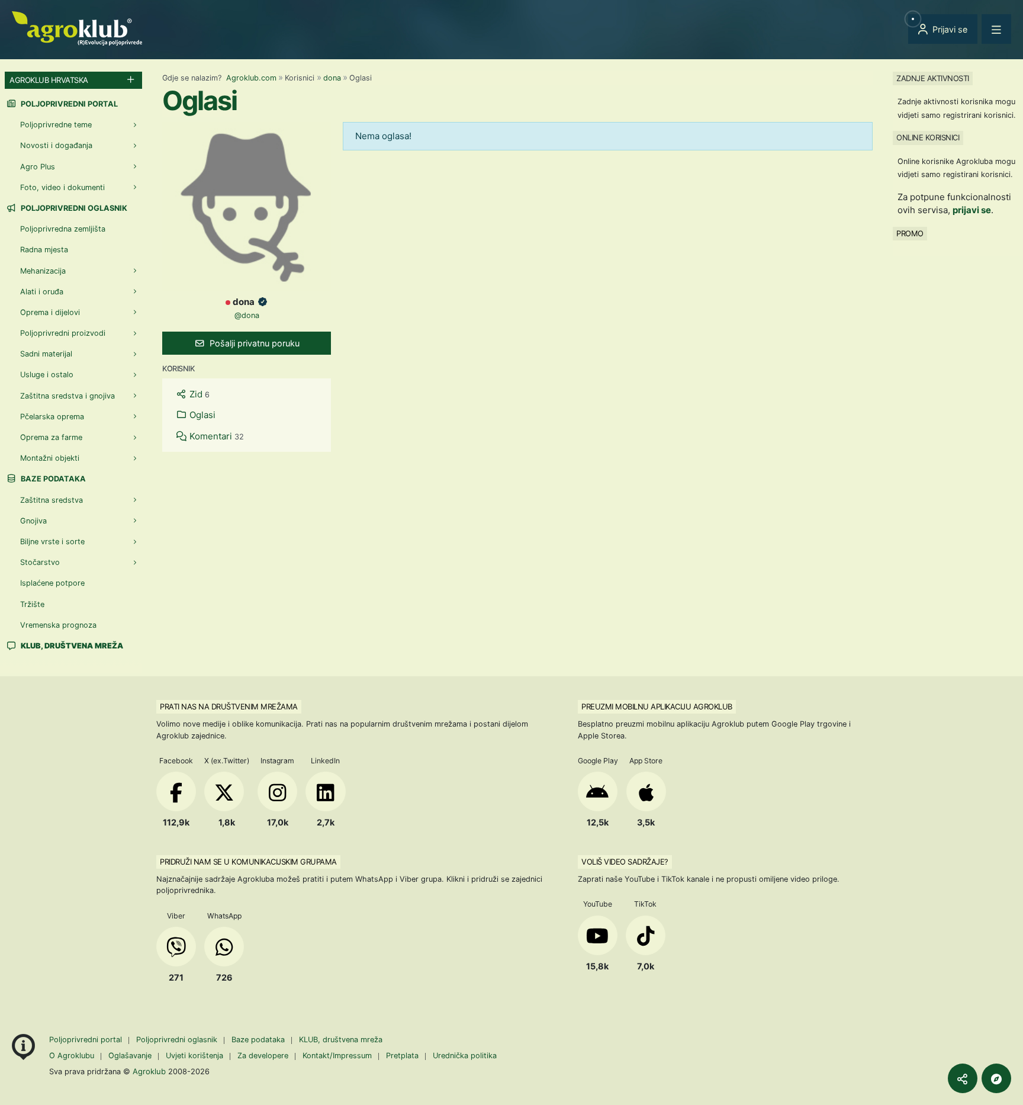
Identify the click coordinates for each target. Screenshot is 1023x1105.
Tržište (32, 604)
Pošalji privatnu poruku (253, 343)
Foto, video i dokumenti (62, 187)
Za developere (262, 1055)
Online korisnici (927, 137)
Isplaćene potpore (52, 583)
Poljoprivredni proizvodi (62, 333)
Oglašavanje (130, 1055)
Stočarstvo (40, 562)
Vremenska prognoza (58, 625)
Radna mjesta (44, 249)
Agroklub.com (251, 77)
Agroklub (149, 1071)
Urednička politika (465, 1055)
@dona (246, 315)
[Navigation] (996, 29)
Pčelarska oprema (52, 416)
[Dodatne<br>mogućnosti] (996, 1078)
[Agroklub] (77, 27)
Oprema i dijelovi (50, 312)
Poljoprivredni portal (68, 103)
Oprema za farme (51, 437)
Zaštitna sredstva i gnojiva (67, 395)
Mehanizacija (43, 270)
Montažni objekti (49, 458)
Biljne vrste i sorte (52, 541)
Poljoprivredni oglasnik (73, 208)
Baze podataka (52, 478)
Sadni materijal (46, 353)
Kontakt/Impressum (337, 1055)
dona (332, 77)
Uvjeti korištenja (194, 1055)
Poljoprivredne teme (56, 124)
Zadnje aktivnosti (932, 78)
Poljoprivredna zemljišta (62, 228)
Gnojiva (33, 520)
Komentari (215, 436)
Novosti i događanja (56, 145)
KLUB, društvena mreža (340, 1039)
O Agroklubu (71, 1055)
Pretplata (402, 1055)
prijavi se (972, 210)
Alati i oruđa (41, 291)
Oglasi (201, 414)
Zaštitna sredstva (51, 500)
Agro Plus (37, 166)
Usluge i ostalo (46, 374)
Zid (198, 394)
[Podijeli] (962, 1078)
